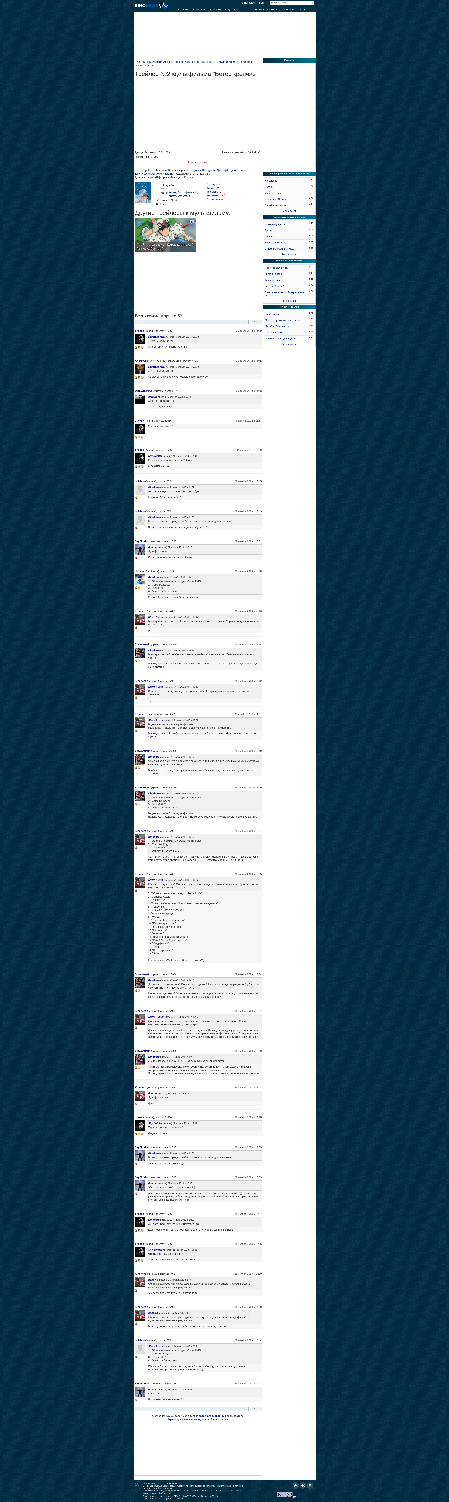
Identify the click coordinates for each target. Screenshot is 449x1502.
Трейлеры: (214, 191)
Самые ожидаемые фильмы (289, 217)
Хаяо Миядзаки (157, 170)
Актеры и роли (215, 199)
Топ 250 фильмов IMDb (289, 260)
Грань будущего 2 (275, 224)
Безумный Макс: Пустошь (279, 248)
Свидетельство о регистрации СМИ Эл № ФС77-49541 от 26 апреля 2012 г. (180, 1496)
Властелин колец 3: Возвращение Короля (284, 293)
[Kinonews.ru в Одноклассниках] (310, 1485)
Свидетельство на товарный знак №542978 (165, 1498)
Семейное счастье (275, 205)
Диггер (268, 230)
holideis (140, 481)
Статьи (245, 9)
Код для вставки (198, 161)
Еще (301, 9)
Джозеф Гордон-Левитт (231, 170)
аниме (172, 192)
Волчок (269, 186)
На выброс (271, 180)
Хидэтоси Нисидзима (203, 170)
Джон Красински (145, 173)
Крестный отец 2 (274, 286)
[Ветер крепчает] (143, 194)
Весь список (289, 210)
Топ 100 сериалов (289, 307)
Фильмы (258, 9)
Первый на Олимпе (276, 199)
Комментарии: (217, 195)
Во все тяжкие (273, 314)
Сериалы (273, 9)
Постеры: (213, 184)
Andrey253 (141, 360)
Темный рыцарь (274, 280)
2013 (171, 184)
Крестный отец (273, 273)
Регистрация (248, 2)
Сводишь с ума (273, 193)
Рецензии (231, 9)
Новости (182, 9)
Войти (262, 2)
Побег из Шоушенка (276, 267)
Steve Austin (156, 616)
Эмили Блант (164, 173)
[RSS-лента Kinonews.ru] (295, 1485)
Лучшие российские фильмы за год (289, 173)
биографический (187, 192)
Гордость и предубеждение (280, 338)
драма (172, 195)
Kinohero (154, 487)
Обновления (171, 1483)
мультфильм (185, 195)
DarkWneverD (156, 336)
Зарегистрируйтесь (178, 1419)
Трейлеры (214, 9)
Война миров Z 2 (274, 242)
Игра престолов (274, 332)
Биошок (269, 236)
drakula (139, 330)
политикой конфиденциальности (207, 1491)
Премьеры (198, 9)
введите (201, 1419)
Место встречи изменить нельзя (283, 320)
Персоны (288, 9)
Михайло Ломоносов (277, 326)
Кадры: (213, 187)
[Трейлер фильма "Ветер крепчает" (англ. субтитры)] (165, 235)
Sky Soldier (155, 455)
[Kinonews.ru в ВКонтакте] (303, 1485)
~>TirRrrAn (142, 571)
